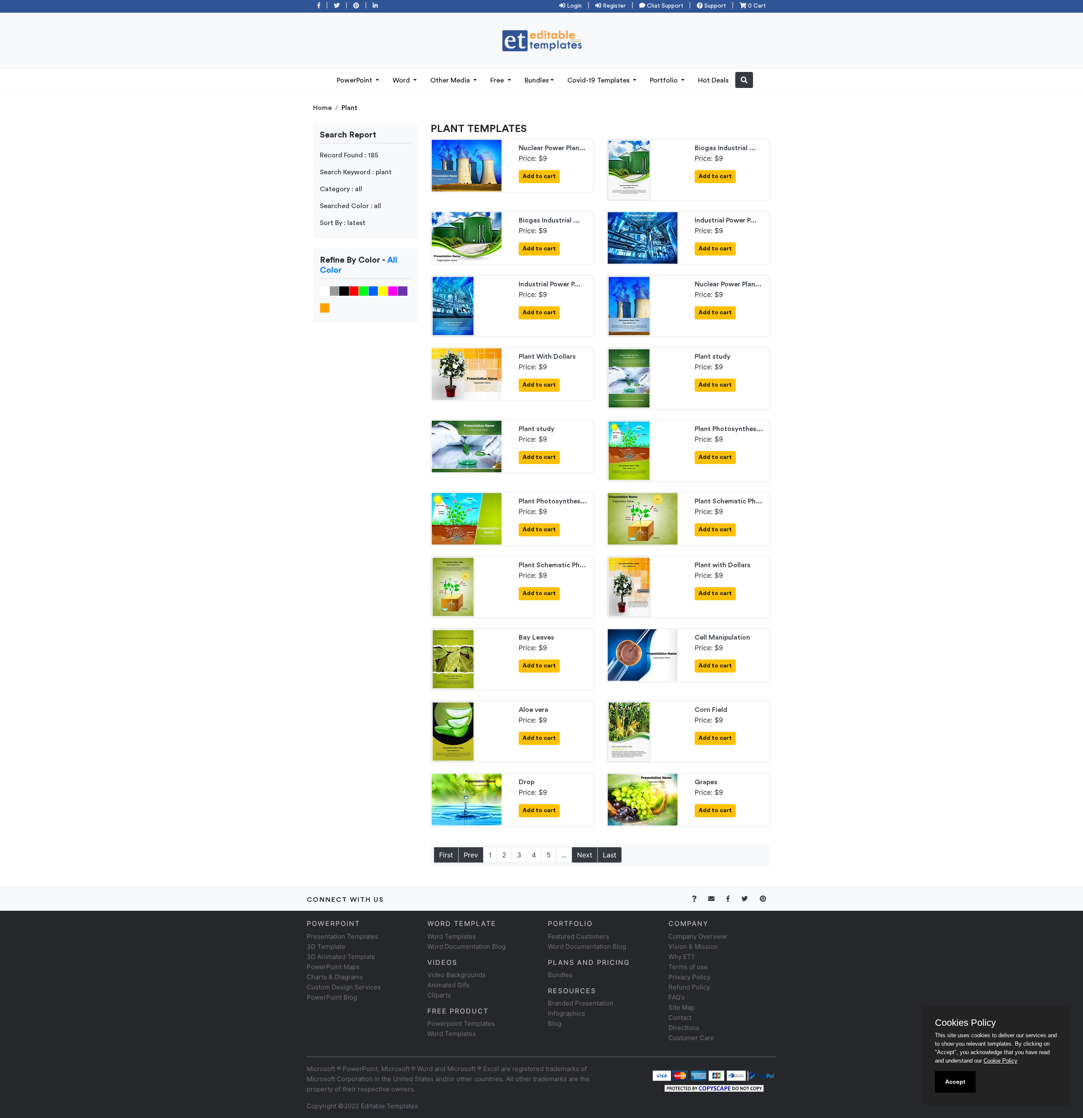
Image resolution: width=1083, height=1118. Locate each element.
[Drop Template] (466, 799)
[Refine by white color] (325, 290)
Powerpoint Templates (461, 1023)
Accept (955, 1081)
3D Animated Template (341, 957)
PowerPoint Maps (333, 967)
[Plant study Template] (629, 378)
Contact (680, 1018)
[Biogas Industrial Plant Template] (629, 169)
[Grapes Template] (642, 799)
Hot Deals (713, 80)
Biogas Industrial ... (725, 148)
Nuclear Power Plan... (552, 148)
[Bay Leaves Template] (453, 658)
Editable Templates (389, 1106)
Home (322, 107)
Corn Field (711, 709)
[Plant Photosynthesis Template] (629, 450)
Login (573, 6)
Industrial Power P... (725, 220)
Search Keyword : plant (356, 172)
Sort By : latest (343, 223)
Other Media (451, 80)
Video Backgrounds (456, 975)
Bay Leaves (536, 637)
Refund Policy (689, 987)
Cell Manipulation (722, 637)
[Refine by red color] (354, 290)
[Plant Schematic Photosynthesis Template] (642, 518)
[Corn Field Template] (629, 731)
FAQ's (676, 997)
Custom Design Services (344, 987)
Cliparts (439, 995)
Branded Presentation (580, 1003)
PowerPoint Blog (332, 997)
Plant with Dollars (722, 565)
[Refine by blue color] (373, 290)
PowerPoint (355, 80)
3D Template (326, 946)
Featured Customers (578, 936)
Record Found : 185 (349, 155)
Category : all (341, 189)
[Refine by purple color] (402, 290)
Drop (526, 782)
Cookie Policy (1000, 1061)
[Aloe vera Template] (453, 731)
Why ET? (681, 957)
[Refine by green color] (363, 290)
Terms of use (688, 967)
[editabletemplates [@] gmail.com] (716, 899)
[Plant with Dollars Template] (629, 586)
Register (613, 6)
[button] (744, 80)
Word (402, 80)
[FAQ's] (699, 899)
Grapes (706, 782)
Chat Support (664, 6)
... (563, 855)
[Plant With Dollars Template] (466, 373)
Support (714, 6)
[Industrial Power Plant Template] (642, 237)
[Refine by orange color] (325, 307)
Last (609, 855)
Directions (683, 1028)
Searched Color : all (350, 206)
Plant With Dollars (547, 356)
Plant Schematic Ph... (728, 501)
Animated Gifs (448, 985)
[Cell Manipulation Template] (642, 654)
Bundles (537, 80)
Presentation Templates (342, 936)
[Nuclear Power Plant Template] (466, 165)
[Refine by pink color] (393, 290)
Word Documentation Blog (466, 946)
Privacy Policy (689, 977)
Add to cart (539, 176)
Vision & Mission (693, 946)
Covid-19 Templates (599, 80)
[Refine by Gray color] (334, 290)
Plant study (713, 356)
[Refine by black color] (344, 290)
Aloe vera (533, 709)
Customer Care (691, 1038)
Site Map (681, 1007)
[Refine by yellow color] (383, 290)
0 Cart (756, 6)
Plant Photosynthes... (729, 429)
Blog (554, 1023)
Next (584, 855)
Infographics (566, 1013)
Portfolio (664, 80)
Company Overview (697, 936)
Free (498, 80)
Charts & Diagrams (335, 977)
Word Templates (451, 936)
